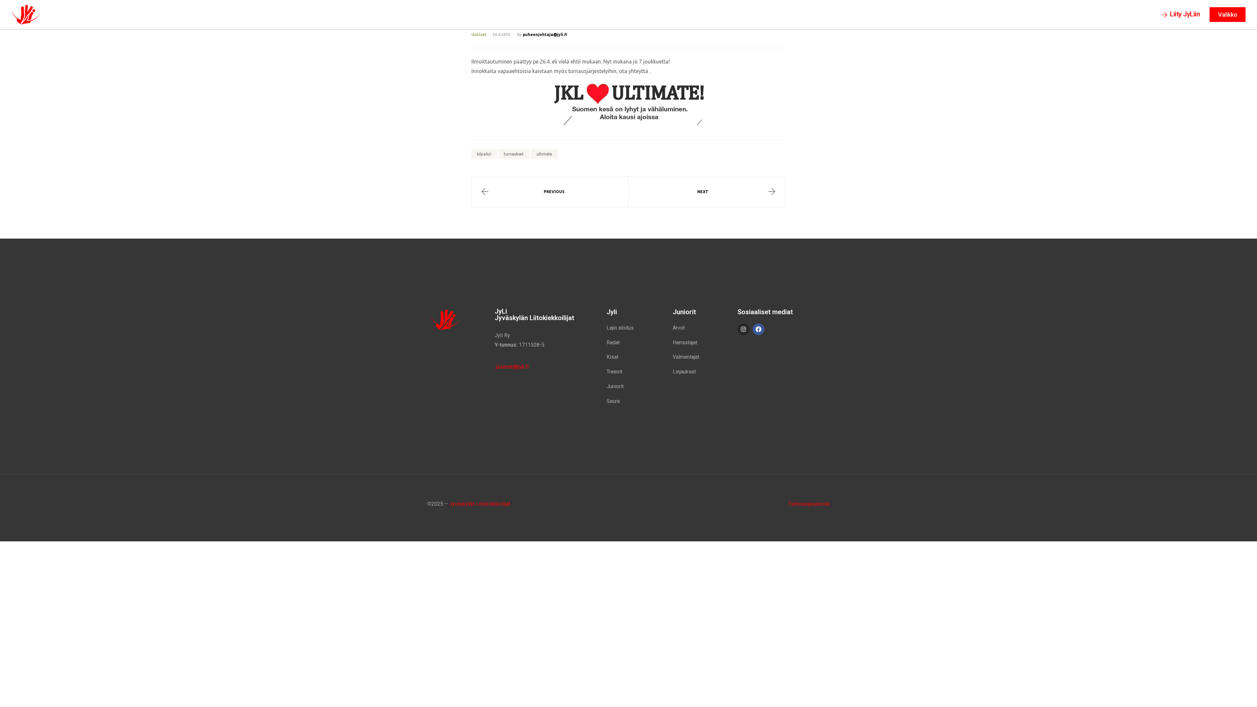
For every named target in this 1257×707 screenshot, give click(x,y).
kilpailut (484, 154)
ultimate (544, 154)
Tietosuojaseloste (809, 504)
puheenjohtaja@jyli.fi (545, 34)
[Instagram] (743, 329)
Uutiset (479, 34)
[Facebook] (758, 329)
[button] (1180, 15)
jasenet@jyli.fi (512, 367)
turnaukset (514, 154)
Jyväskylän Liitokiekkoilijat (479, 504)
